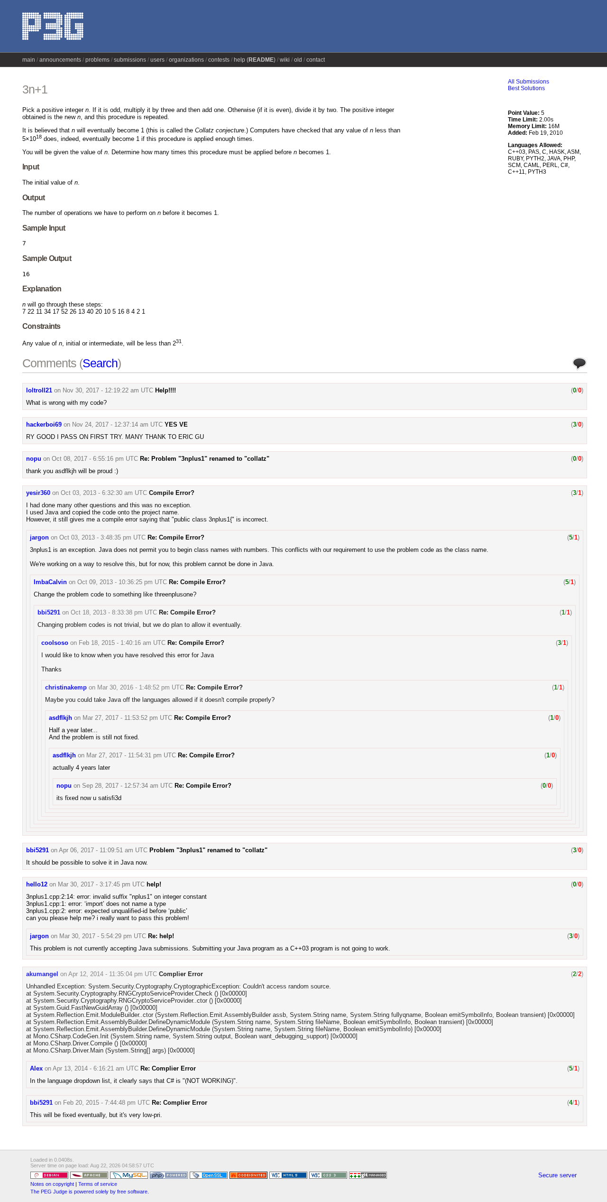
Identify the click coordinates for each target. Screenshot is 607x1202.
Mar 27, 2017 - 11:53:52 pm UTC (127, 717)
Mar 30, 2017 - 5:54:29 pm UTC (102, 936)
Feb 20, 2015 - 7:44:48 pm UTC (106, 1102)
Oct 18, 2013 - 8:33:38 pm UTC (114, 612)
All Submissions (528, 81)
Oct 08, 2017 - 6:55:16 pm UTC (95, 458)
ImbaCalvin (50, 582)
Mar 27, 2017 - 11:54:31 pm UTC (131, 755)
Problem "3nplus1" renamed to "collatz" (208, 850)
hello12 (36, 884)
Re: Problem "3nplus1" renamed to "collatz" (204, 458)
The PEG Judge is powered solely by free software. (89, 1191)
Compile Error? (171, 492)
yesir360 (38, 492)
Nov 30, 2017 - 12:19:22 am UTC (108, 390)
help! (154, 884)
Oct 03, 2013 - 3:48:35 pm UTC (102, 537)
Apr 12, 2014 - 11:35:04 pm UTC (112, 974)
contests (219, 59)
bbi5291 (48, 612)
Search (100, 363)
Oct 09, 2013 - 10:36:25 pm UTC (122, 582)
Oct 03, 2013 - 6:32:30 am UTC (104, 492)
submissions (130, 59)
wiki (285, 59)
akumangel (42, 974)
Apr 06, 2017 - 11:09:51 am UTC (103, 850)
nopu (33, 458)
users (157, 59)
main (28, 59)
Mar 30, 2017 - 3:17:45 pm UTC (101, 884)
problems (97, 59)
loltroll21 (39, 390)
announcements (60, 59)
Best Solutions (526, 88)
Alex (36, 1068)
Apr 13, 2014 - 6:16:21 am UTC (95, 1068)
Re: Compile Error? (175, 537)
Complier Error (181, 974)
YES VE (176, 424)
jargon (39, 537)
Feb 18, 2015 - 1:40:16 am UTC (122, 642)
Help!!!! (165, 390)
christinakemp (66, 687)
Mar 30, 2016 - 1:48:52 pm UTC (140, 687)
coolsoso (54, 642)
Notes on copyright (52, 1184)
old (298, 59)
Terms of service (97, 1184)
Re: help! (161, 936)
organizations (186, 59)
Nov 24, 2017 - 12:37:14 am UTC (117, 424)
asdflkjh (60, 717)
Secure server (557, 1175)
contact (315, 59)
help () (255, 59)
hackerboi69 (44, 424)
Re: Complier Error (168, 1068)
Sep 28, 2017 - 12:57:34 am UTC (127, 785)
